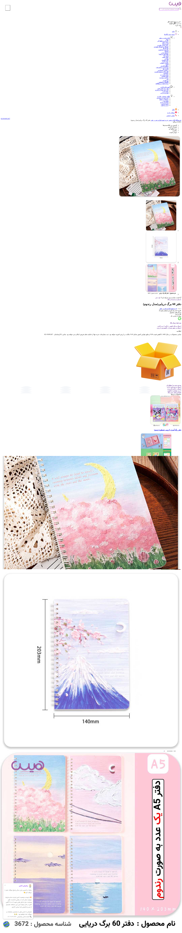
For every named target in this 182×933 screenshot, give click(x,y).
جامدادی (166, 73)
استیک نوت (165, 52)
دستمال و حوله (164, 99)
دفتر (152, 120)
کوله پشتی (165, 57)
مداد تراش (165, 42)
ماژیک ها (166, 48)
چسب (167, 58)
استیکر (166, 51)
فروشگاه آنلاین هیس (174, 120)
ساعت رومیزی (164, 77)
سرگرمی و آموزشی (162, 67)
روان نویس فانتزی (163, 45)
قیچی (167, 64)
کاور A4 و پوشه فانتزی (161, 72)
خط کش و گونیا (164, 54)
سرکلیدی (166, 80)
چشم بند (166, 101)
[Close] (7, 8)
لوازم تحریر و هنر (164, 38)
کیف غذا (166, 55)
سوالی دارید (171, 112)
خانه (173, 31)
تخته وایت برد (164, 75)
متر (167, 79)
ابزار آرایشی (165, 105)
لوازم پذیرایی (164, 93)
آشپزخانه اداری (165, 87)
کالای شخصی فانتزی (163, 96)
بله (159, 297)
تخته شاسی (165, 76)
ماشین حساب (164, 63)
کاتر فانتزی (165, 60)
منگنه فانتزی (165, 66)
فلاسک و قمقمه (164, 82)
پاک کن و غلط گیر (163, 41)
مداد (167, 39)
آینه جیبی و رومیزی (163, 98)
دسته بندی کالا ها (169, 34)
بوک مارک (165, 61)
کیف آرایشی (165, 104)
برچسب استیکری (163, 70)
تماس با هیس (170, 115)
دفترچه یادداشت (163, 50)
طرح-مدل (178, 310)
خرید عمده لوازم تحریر (161, 120)
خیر (156, 297)
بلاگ (173, 110)
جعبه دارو (166, 91)
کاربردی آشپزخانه (163, 88)
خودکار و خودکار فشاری (161, 47)
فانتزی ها (166, 69)
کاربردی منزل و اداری (162, 90)
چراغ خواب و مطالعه (162, 83)
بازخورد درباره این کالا (174, 299)
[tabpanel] (91, 865)
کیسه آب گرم (164, 102)
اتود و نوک (165, 44)
